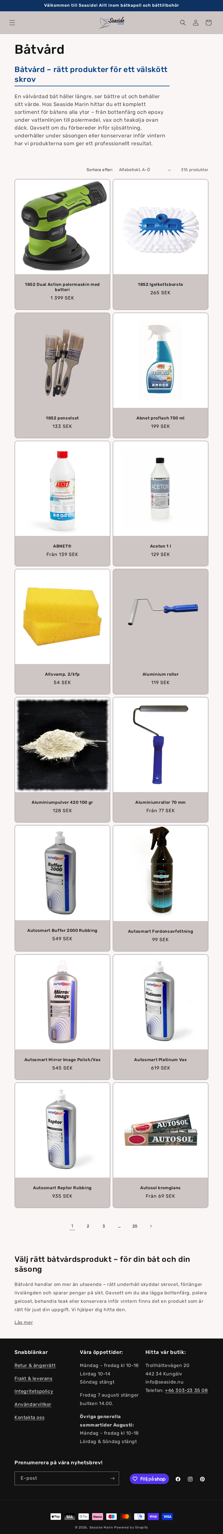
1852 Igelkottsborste (160, 284)
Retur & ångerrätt (35, 1365)
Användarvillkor (33, 1404)
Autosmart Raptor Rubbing (62, 1187)
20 (135, 1226)
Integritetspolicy (34, 1391)
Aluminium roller (161, 674)
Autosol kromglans (160, 1187)
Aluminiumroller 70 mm (160, 802)
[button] (12, 22)
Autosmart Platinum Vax (160, 1059)
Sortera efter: (100, 169)
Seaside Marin (101, 1527)
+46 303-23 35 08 (186, 1390)
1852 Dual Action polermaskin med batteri (62, 287)
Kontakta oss (29, 1417)
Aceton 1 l (160, 546)
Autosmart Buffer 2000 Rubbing (62, 930)
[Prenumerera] (112, 1478)
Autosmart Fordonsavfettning (160, 931)
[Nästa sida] (150, 1226)
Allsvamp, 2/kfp (62, 674)
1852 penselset (62, 418)
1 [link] (72, 1226)
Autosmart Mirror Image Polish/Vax (62, 1059)
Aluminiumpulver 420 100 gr (62, 802)
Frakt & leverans (34, 1378)
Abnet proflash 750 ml (160, 418)
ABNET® (62, 546)
